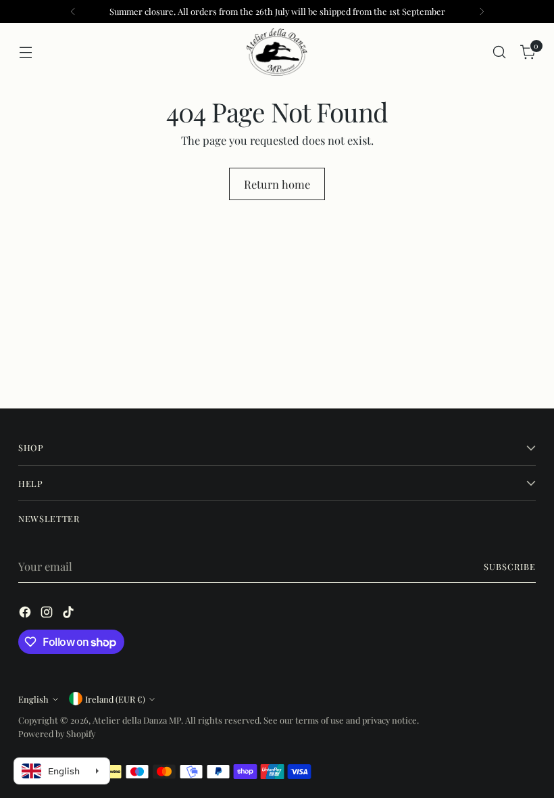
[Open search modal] (499, 52)
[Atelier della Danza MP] (277, 52)
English (33, 699)
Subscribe (510, 566)
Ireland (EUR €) (115, 699)
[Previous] (73, 11)
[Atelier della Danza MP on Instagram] (48, 614)
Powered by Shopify (56, 733)
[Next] (482, 11)
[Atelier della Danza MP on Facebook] (26, 614)
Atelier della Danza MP (137, 720)
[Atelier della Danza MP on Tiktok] (69, 614)
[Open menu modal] (25, 52)
